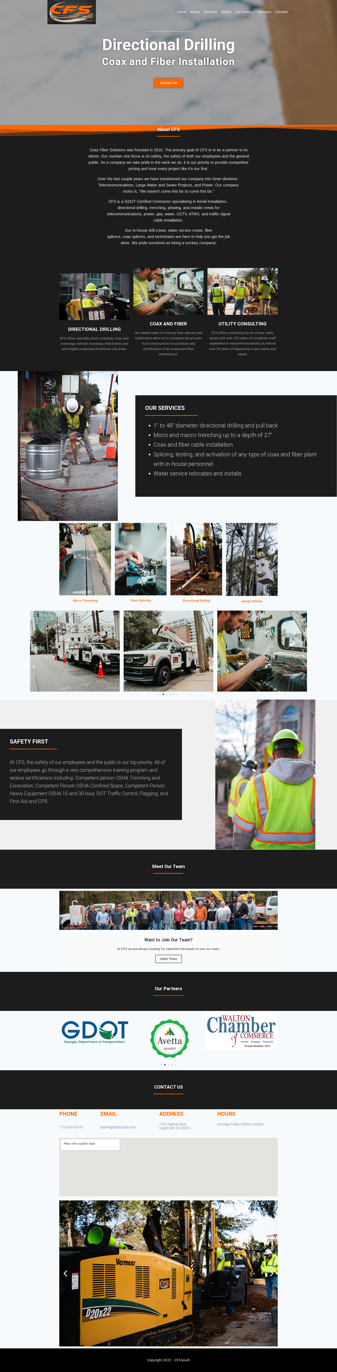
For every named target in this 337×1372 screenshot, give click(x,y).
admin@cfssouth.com (118, 1127)
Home (181, 12)
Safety (226, 12)
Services (210, 12)
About (195, 12)
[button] (34, 651)
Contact (281, 12)
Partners (264, 12)
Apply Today (168, 959)
